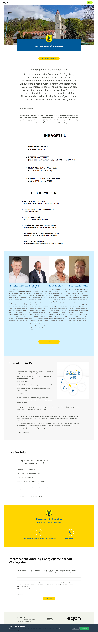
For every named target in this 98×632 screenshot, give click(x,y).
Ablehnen (75, 628)
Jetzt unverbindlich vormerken (49, 58)
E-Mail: (19, 576)
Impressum (49, 618)
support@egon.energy (26, 621)
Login (89, 2)
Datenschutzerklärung (14, 630)
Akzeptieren (84, 628)
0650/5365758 (70, 539)
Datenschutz (50, 619)
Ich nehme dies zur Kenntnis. (26, 589)
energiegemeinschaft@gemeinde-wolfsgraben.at (39, 539)
